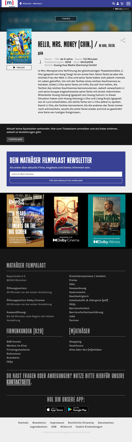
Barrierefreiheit (79, 308)
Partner (74, 320)
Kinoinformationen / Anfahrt (87, 276)
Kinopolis (10, 3)
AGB (54, 426)
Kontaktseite (19, 382)
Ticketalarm (15, 139)
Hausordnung (77, 288)
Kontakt (23, 422)
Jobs (72, 316)
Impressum (57, 422)
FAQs (72, 304)
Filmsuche (114, 3)
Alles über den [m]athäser (85, 349)
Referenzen (14, 353)
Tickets (66, 18)
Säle (72, 284)
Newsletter (39, 422)
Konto (118, 3)
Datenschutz (106, 422)
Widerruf (66, 426)
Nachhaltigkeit (79, 296)
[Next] (123, 221)
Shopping (75, 341)
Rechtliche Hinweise (81, 422)
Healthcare (76, 345)
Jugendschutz (38, 426)
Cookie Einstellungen (89, 426)
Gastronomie (77, 292)
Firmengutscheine (18, 349)
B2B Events (14, 341)
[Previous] (8, 221)
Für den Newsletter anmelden (66, 180)
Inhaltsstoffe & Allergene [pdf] (88, 300)
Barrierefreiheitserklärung (86, 312)
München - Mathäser (32, 3)
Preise (73, 280)
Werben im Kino (17, 345)
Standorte (13, 357)
